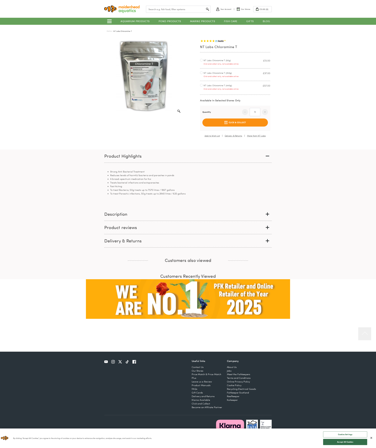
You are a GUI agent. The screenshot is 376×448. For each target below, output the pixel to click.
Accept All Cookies (345, 442)
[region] (188, 438)
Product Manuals (201, 385)
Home (109, 31)
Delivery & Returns (233, 136)
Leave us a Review (202, 381)
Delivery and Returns (203, 396)
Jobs (229, 370)
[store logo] (122, 9)
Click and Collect (201, 403)
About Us (232, 367)
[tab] (188, 156)
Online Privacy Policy (238, 381)
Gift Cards (197, 392)
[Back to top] (364, 333)
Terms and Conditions (239, 377)
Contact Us (198, 367)
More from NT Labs (256, 136)
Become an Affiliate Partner (207, 407)
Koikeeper (232, 399)
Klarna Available (201, 399)
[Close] (371, 438)
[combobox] (178, 9)
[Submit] (207, 9)
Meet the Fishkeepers (238, 374)
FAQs (194, 388)
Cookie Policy (234, 385)
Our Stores (197, 370)
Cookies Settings (345, 434)
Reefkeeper (233, 396)
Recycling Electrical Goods (241, 388)
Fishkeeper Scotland (238, 392)
